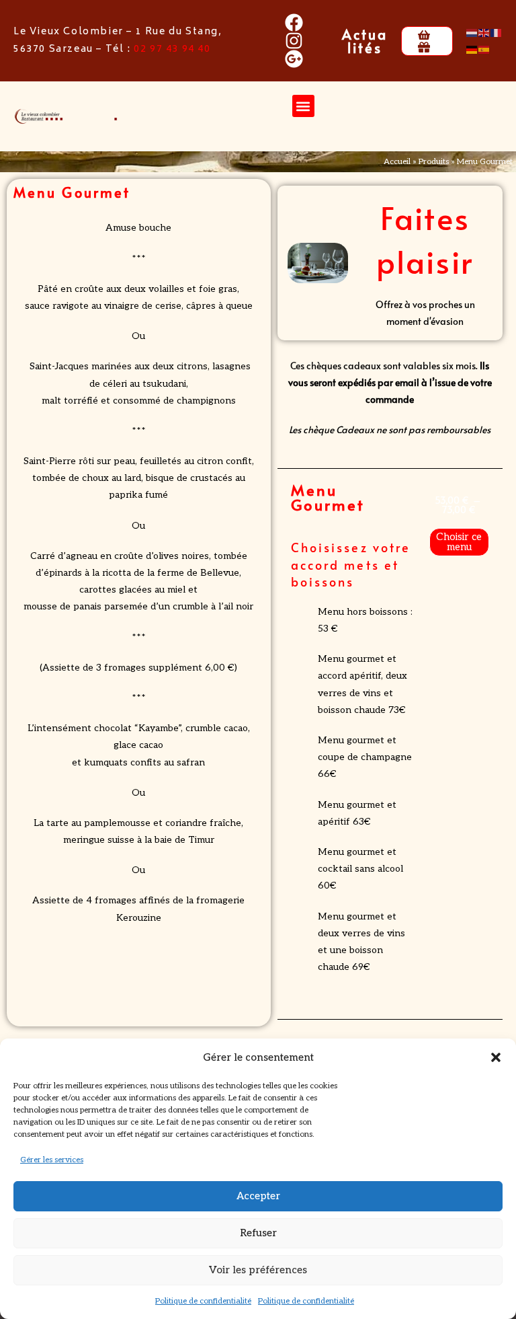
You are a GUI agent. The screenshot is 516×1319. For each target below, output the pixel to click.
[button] (496, 1057)
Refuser (258, 1233)
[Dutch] (472, 32)
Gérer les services (51, 1160)
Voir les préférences (258, 1270)
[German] (472, 49)
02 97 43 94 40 (172, 49)
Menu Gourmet (328, 497)
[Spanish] (484, 49)
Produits (434, 162)
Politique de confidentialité (203, 1301)
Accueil (397, 162)
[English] (484, 32)
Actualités (365, 41)
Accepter (258, 1196)
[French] (496, 32)
